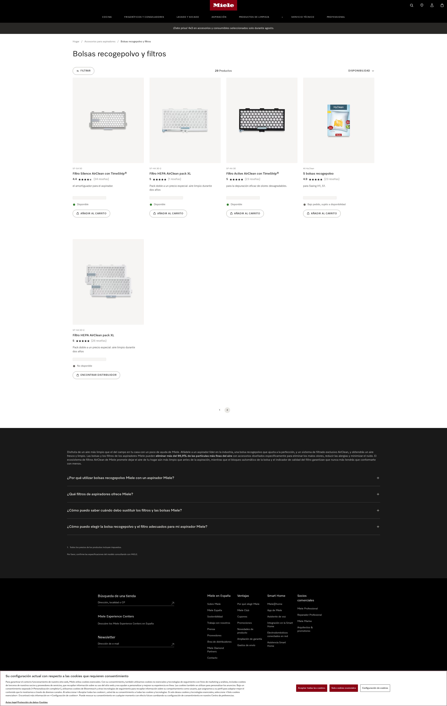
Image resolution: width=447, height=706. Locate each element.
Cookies (43, 702)
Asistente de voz (276, 616)
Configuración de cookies (375, 688)
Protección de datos (28, 702)
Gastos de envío (246, 645)
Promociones (244, 623)
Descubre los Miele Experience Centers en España (126, 623)
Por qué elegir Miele (248, 604)
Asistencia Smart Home (276, 644)
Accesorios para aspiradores (100, 41)
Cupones (242, 616)
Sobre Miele (214, 604)
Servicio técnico (302, 17)
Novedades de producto (245, 631)
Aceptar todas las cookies (311, 688)
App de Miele (274, 610)
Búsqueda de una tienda (117, 596)
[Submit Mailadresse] (172, 644)
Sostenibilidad (215, 616)
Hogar (76, 41)
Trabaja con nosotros (218, 623)
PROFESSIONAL (336, 17)
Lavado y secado (188, 17)
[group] (108, 153)
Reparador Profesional (309, 615)
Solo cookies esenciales (343, 688)
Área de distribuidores (219, 642)
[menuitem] (109, 16)
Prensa (211, 629)
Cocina (107, 17)
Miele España (214, 610)
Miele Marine (304, 621)
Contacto (212, 658)
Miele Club (243, 610)
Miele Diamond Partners (215, 650)
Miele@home (274, 604)
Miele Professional (307, 608)
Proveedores (214, 635)
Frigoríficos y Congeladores (144, 17)
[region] (223, 688)
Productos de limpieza (254, 17)
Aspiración (219, 17)
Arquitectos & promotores (305, 629)
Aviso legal (11, 702)
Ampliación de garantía (249, 639)
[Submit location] (172, 603)
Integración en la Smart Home (280, 625)
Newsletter (106, 637)
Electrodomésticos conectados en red (277, 634)
